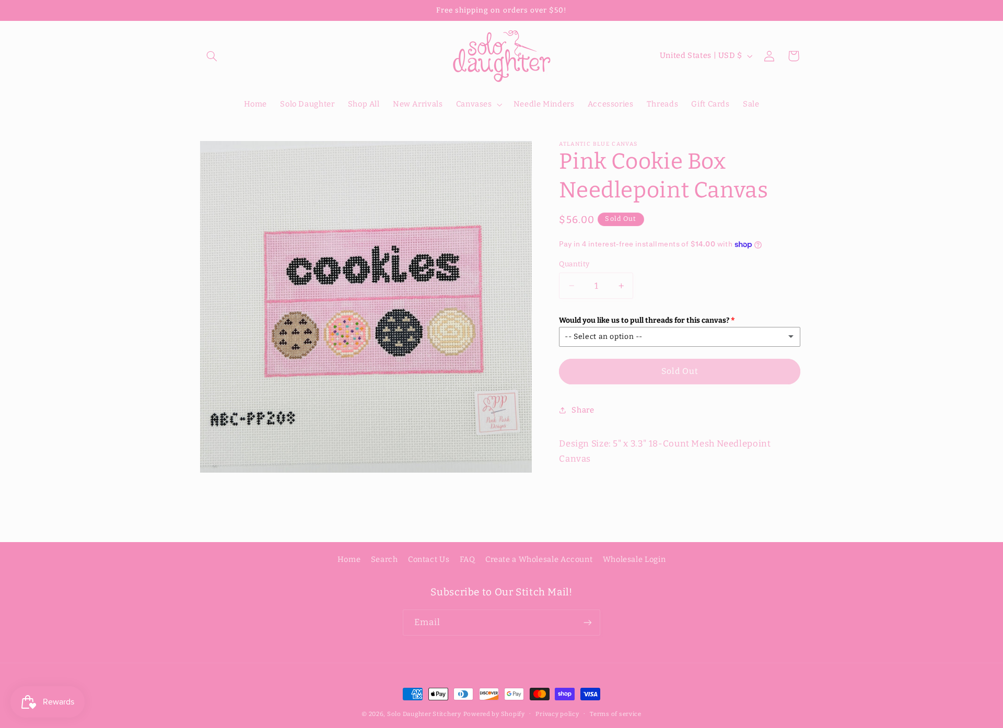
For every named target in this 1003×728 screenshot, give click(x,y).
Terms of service (616, 714)
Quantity (574, 264)
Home (349, 559)
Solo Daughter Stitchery (424, 714)
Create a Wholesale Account (538, 559)
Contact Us (428, 559)
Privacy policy (557, 714)
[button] (212, 56)
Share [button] (583, 410)
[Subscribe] (588, 622)
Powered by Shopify (494, 714)
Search (384, 559)
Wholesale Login (634, 559)
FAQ (467, 559)
